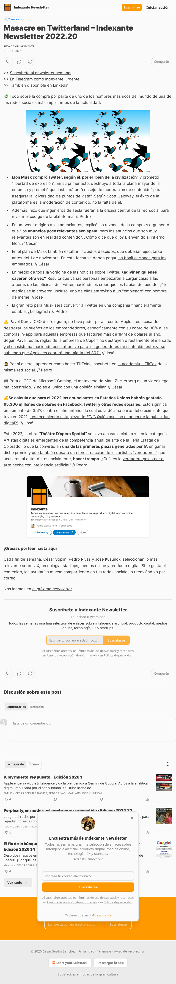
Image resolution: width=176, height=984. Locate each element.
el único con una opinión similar (76, 387)
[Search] (167, 764)
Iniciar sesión (158, 7)
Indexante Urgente (62, 79)
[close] (132, 818)
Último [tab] (33, 764)
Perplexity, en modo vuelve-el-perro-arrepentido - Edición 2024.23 (68, 810)
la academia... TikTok (137, 364)
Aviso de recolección (129, 951)
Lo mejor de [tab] (15, 764)
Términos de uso (88, 898)
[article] (88, 788)
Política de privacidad (118, 902)
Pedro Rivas (80, 559)
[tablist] (25, 706)
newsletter (62, 589)
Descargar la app (110, 963)
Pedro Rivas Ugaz (61, 793)
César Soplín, (55, 559)
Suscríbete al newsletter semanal (40, 73)
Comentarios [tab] (16, 707)
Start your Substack (72, 963)
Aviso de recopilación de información (72, 902)
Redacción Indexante (19, 46)
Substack (65, 974)
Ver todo (14, 882)
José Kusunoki (108, 559)
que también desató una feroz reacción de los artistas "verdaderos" (94, 452)
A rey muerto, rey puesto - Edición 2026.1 (43, 777)
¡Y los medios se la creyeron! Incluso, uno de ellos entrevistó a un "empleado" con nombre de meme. (91, 290)
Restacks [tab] (37, 707)
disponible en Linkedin (48, 85)
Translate (13, 19)
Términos (104, 951)
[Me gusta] (8, 61)
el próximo (42, 589)
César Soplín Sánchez (31, 793)
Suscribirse (132, 7)
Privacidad (86, 951)
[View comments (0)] (19, 61)
